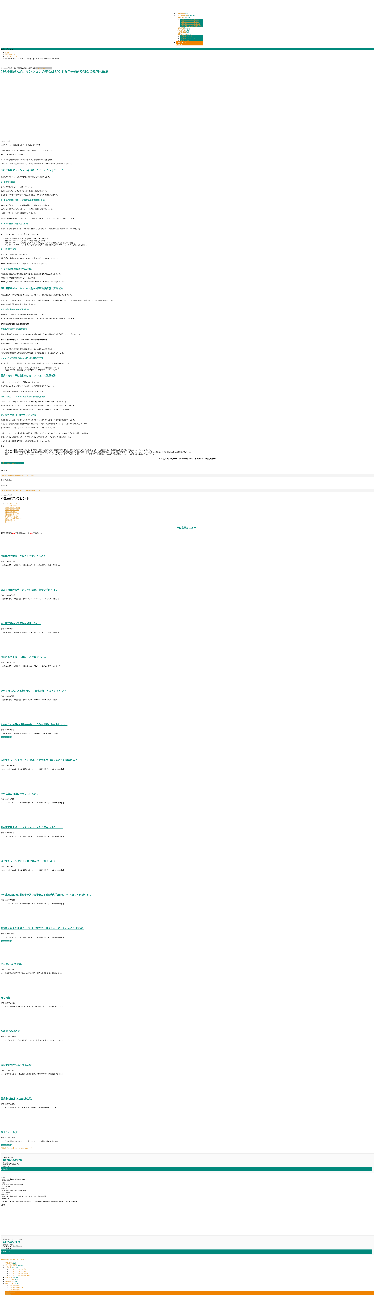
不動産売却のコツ (11, 512)
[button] (12, 463)
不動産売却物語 (186, 36)
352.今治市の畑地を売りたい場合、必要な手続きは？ (29, 589)
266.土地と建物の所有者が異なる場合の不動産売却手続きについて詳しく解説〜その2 (46, 894)
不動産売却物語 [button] (6, 533)
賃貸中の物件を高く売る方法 (16, 1065)
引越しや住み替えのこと (13, 518)
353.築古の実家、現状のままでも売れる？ (23, 556)
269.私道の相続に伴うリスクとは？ (20, 793)
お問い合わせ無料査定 (10, 1293)
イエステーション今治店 (190, 20)
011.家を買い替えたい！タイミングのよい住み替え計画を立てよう (21, 490)
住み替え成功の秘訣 (11, 964)
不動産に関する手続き (12, 508)
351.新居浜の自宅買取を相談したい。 (21, 623)
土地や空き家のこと (12, 516)
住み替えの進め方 (10, 1031)
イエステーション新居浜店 (190, 24)
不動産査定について (12, 514)
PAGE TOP (365, 1256)
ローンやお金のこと (12, 506)
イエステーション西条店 (190, 22)
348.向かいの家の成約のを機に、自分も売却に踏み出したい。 (34, 724)
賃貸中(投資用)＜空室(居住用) (16, 1098)
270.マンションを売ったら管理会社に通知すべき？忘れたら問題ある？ (39, 760)
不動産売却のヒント (188, 38)
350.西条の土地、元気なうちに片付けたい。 (24, 657)
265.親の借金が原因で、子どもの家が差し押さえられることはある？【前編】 (42, 928)
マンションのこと (44, 68)
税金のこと (8, 522)
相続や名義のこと (11, 520)
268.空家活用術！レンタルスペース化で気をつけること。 (32, 827)
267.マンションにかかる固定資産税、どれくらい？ (28, 861)
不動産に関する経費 (12, 510)
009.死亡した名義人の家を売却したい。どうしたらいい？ (18, 475)
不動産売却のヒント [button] (22, 533)
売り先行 (5, 997)
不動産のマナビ (186, 40)
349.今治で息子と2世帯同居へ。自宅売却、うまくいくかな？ (33, 690)
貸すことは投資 (9, 1132)
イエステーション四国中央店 (191, 26)
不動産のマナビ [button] (38, 533)
